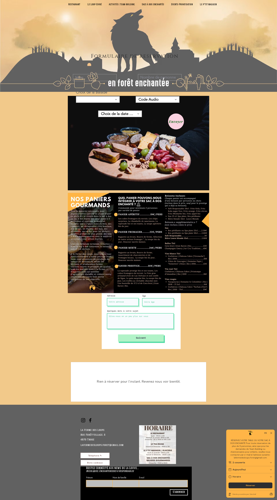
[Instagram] (83, 420)
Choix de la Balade (91, 92)
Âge (144, 296)
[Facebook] (90, 420)
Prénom (89, 478)
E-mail (141, 478)
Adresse (111, 296)
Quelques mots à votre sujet (122, 311)
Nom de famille (119, 478)
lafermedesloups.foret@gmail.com (102, 445)
